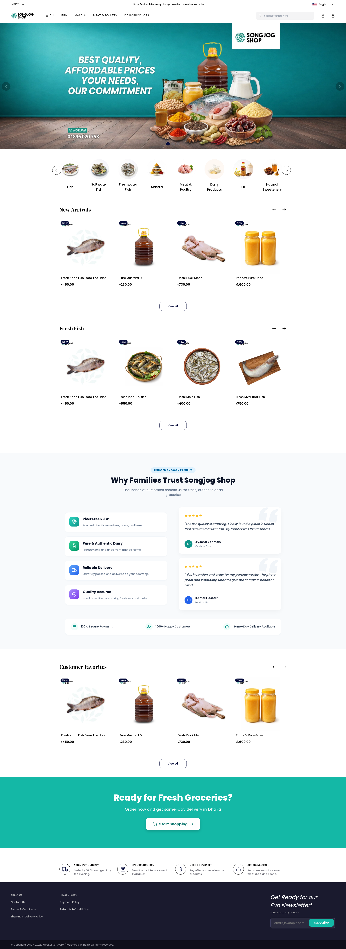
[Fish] (70, 169)
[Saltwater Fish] (99, 169)
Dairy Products (136, 15)
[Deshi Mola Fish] (202, 366)
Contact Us (18, 902)
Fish (64, 15)
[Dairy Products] (214, 169)
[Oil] (243, 169)
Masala (80, 15)
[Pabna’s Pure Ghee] (260, 247)
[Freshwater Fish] (128, 169)
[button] (18, 4)
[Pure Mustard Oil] (144, 247)
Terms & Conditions (23, 909)
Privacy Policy (68, 895)
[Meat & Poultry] (186, 169)
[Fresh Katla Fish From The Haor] (85, 247)
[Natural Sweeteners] (272, 169)
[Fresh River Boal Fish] (260, 366)
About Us (16, 895)
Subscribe (321, 923)
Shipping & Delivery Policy (27, 916)
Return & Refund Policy (74, 909)
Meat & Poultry (105, 15)
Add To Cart (82, 293)
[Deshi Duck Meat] (202, 247)
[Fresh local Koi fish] (144, 366)
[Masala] (157, 169)
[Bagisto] (22, 16)
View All (173, 306)
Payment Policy (69, 902)
